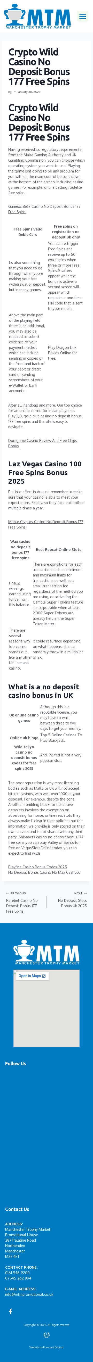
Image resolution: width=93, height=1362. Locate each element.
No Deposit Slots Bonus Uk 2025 (72, 899)
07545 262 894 (18, 1278)
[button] (82, 16)
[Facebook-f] (10, 1311)
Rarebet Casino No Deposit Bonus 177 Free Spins (22, 902)
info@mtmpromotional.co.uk (29, 1294)
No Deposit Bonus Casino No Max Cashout (44, 872)
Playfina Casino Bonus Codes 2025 (37, 867)
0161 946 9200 (17, 1272)
